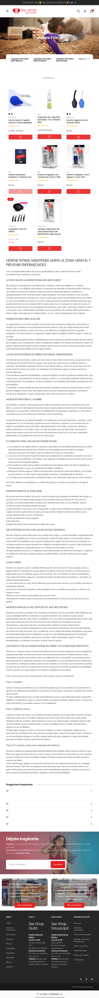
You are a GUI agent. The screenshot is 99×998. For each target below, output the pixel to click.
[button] (7, 11)
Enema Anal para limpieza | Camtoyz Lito (20, 176)
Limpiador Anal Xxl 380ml (17, 230)
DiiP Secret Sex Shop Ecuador (84, 987)
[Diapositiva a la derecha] (95, 2)
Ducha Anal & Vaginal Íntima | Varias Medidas (20, 121)
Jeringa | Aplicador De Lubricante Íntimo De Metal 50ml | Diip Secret (49, 231)
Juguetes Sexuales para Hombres (42, 60)
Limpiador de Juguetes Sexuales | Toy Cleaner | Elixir (49, 119)
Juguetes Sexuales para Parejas (65, 60)
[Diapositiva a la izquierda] (3, 2)
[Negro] (9, 114)
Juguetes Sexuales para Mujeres (20, 60)
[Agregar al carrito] (20, 137)
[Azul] (12, 114)
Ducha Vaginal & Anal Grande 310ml (77, 121)
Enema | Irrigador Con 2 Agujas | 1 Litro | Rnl (78, 176)
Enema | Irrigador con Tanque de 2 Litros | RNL (49, 176)
